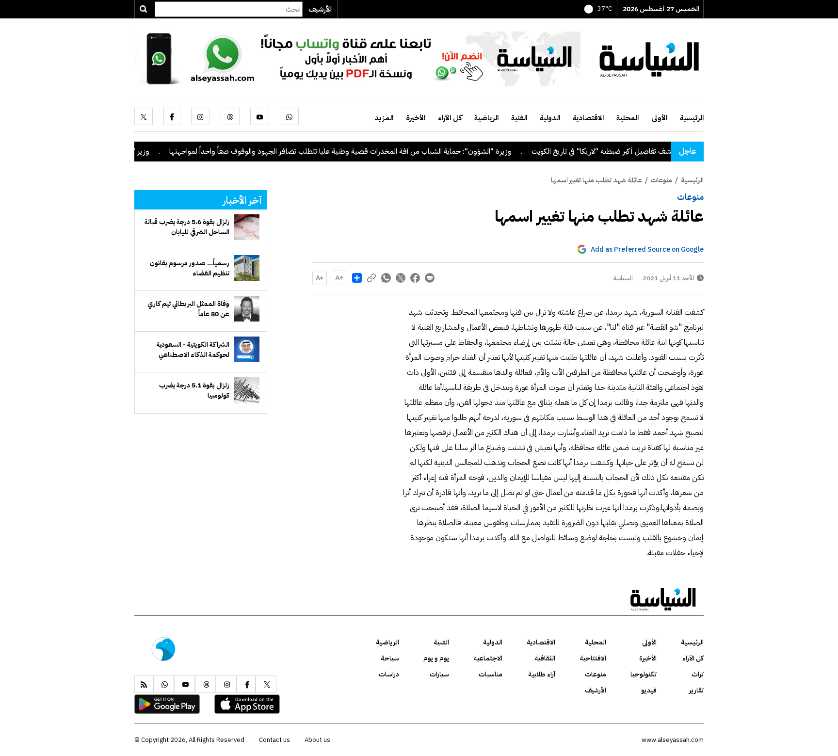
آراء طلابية (541, 674)
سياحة (390, 658)
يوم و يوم (436, 658)
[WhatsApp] (289, 116)
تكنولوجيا (643, 674)
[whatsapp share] (386, 278)
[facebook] (171, 116)
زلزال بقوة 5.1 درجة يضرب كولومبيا (194, 390)
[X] (143, 116)
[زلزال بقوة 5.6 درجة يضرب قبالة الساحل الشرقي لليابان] (246, 227)
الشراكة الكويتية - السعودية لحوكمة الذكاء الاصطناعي (193, 349)
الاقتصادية (588, 118)
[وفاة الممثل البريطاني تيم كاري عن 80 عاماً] (246, 309)
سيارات (439, 674)
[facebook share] (415, 278)
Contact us (274, 739)
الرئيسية (692, 118)
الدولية (550, 118)
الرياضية (486, 118)
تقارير (696, 690)
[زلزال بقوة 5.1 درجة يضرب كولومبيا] (246, 390)
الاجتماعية (487, 658)
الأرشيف (320, 9)
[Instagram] (200, 116)
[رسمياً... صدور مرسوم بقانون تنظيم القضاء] (246, 268)
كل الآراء (450, 118)
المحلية (627, 118)
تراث (698, 674)
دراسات (389, 674)
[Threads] (230, 116)
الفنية (519, 118)
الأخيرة (415, 118)
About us (317, 739)
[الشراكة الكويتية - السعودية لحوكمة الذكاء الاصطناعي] (246, 349)
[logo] (649, 58)
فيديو (649, 690)
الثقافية (544, 658)
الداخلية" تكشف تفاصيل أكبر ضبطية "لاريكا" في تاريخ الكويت (641, 151)
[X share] (400, 278)
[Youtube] (259, 116)
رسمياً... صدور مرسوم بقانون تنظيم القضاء (189, 268)
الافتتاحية (593, 658)
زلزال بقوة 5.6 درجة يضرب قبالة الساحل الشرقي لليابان (187, 227)
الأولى (659, 118)
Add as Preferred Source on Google (647, 249)
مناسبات (490, 674)
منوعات (690, 196)
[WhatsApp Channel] (357, 58)
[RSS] (143, 684)
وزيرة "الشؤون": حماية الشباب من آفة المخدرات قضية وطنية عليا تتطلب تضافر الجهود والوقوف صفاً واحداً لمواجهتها (363, 151)
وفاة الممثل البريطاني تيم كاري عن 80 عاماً (188, 309)
